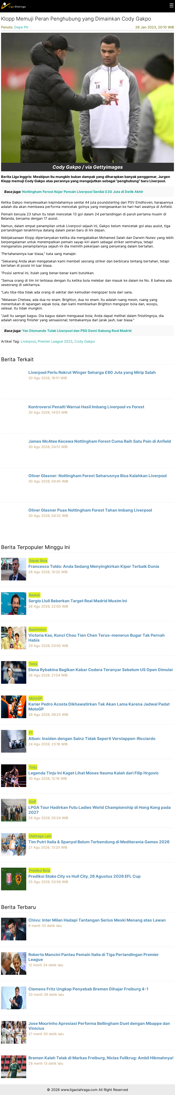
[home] (13, 8)
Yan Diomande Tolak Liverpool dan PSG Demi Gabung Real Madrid (76, 330)
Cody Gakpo (84, 341)
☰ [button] (171, 5)
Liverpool (28, 341)
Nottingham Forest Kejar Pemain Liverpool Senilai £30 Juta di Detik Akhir (82, 191)
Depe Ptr (21, 27)
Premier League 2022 (55, 341)
